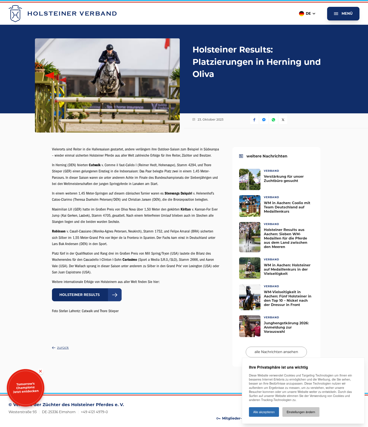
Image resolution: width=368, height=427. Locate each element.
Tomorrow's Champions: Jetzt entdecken (26, 388)
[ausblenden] (40, 371)
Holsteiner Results (79, 295)
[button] (254, 119)
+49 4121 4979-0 (94, 412)
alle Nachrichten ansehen (276, 352)
